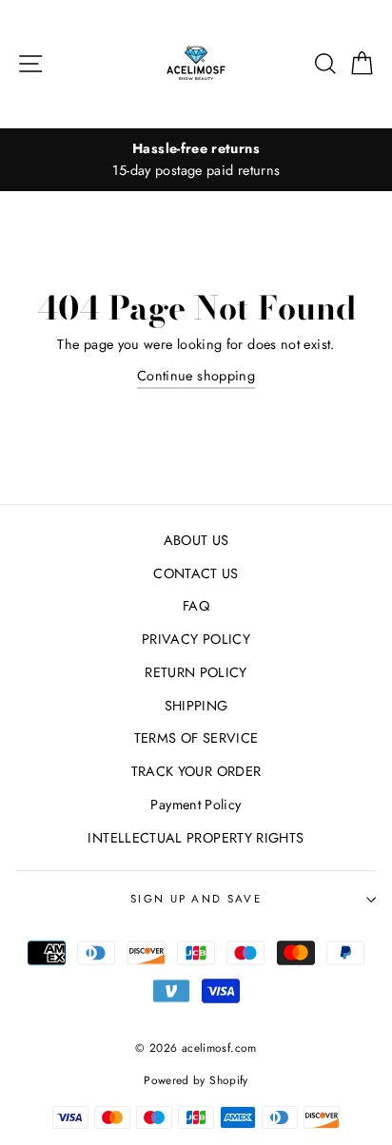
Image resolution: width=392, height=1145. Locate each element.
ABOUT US (196, 540)
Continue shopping (196, 375)
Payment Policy (195, 804)
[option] (196, 160)
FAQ (196, 605)
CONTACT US (196, 573)
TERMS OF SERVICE (196, 737)
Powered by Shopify (196, 1080)
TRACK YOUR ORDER (196, 771)
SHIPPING (196, 705)
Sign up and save (196, 898)
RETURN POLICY (196, 672)
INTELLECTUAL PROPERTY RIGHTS (196, 837)
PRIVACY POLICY (196, 639)
